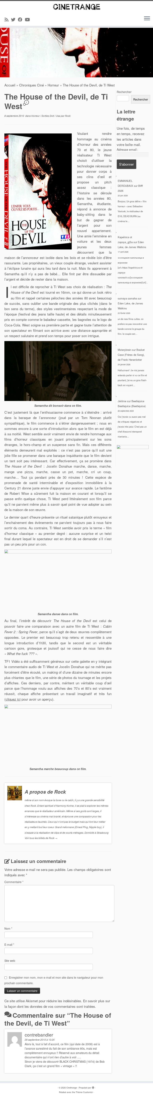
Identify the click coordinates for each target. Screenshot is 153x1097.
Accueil (9, 84)
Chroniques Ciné (31, 84)
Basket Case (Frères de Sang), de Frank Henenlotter (131, 355)
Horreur (53, 84)
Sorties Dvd (48, 115)
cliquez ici (13, 699)
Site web (9, 961)
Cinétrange (71, 1087)
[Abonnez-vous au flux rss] (8, 19)
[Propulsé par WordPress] (93, 1086)
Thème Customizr (84, 1092)
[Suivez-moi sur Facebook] (21, 19)
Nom (8, 928)
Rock (68, 115)
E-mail (9, 944)
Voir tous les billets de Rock (41, 838)
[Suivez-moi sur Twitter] (14, 19)
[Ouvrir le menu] (147, 19)
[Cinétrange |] (76, 7)
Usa (58, 115)
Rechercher (124, 92)
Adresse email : (127, 149)
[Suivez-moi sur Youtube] (28, 19)
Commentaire (13, 882)
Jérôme (122, 401)
